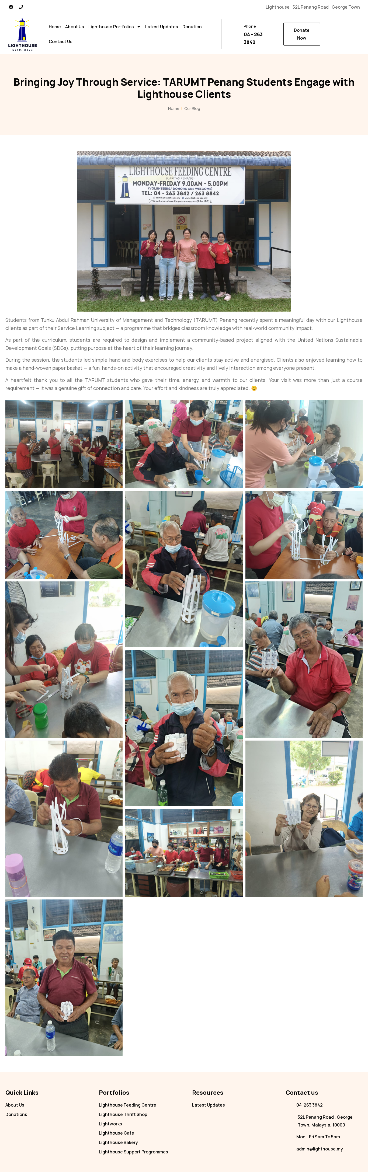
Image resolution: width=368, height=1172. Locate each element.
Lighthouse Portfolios (111, 27)
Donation (192, 27)
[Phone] (21, 7)
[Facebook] (11, 7)
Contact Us (60, 41)
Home (55, 27)
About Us (74, 27)
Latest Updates (161, 27)
